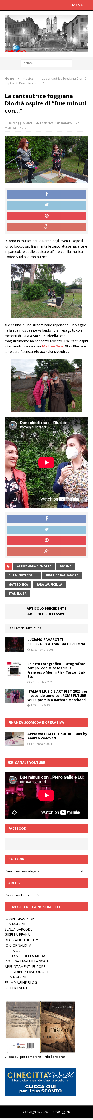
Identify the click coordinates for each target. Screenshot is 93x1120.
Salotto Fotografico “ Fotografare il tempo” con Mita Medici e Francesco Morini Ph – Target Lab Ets (57, 670)
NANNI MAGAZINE (19, 918)
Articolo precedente (46, 608)
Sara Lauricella (49, 584)
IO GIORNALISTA (18, 945)
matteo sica (18, 584)
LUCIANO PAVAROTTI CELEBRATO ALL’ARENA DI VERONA (56, 641)
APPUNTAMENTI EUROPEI (25, 966)
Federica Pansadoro (56, 123)
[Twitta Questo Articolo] (46, 205)
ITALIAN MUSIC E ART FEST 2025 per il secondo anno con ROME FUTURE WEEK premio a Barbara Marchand (57, 695)
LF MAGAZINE (16, 977)
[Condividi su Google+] (46, 227)
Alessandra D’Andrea (34, 566)
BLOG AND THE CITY (21, 940)
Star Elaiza (17, 593)
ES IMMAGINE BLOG (21, 982)
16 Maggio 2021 (20, 123)
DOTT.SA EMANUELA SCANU (27, 961)
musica (10, 128)
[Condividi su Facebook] (46, 194)
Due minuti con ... (22, 575)
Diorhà (65, 566)
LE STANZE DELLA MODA (25, 956)
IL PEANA (12, 950)
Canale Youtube (30, 762)
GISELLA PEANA (17, 934)
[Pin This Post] (46, 216)
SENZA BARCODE (18, 929)
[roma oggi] (46, 34)
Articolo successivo (46, 614)
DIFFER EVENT (16, 987)
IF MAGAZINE (15, 924)
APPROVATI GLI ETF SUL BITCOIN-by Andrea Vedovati (57, 735)
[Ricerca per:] (46, 63)
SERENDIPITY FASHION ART (27, 972)
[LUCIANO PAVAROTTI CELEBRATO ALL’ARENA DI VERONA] (14, 649)
